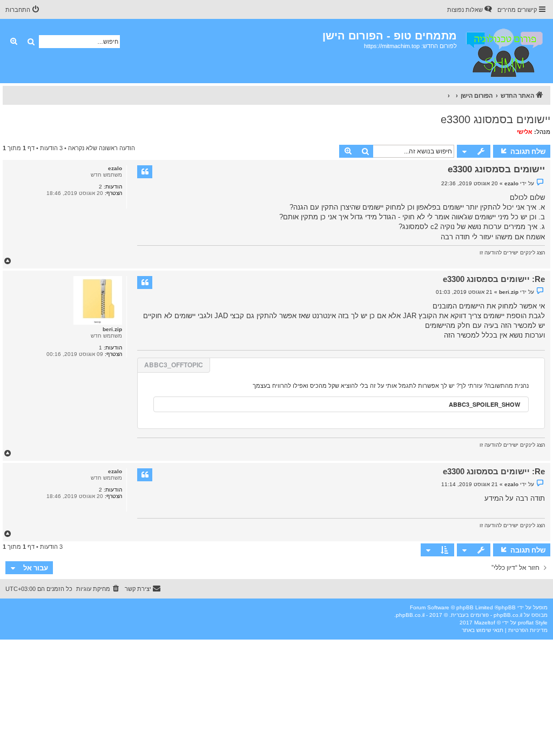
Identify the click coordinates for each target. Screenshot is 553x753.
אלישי (524, 132)
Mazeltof (484, 623)
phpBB (507, 607)
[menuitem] (470, 9)
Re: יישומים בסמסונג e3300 (494, 279)
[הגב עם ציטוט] (144, 171)
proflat (526, 623)
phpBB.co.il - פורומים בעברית (486, 615)
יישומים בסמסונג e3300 (495, 119)
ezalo (115, 168)
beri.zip (112, 329)
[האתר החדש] (503, 51)
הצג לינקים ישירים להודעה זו (512, 253)
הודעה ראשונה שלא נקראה (101, 148)
